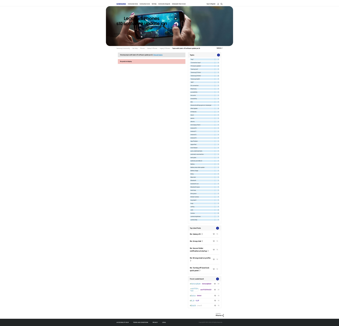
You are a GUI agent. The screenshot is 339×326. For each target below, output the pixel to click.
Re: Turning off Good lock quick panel (199, 269)
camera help (194, 220)
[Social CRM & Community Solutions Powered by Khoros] (220, 315)
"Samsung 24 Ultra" (196, 76)
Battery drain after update (197, 167)
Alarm (192, 115)
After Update (194, 108)
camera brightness (196, 216)
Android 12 (193, 134)
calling (192, 206)
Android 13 (193, 138)
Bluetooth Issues (195, 187)
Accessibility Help (123, 322)
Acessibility (194, 98)
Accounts (193, 95)
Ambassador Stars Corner (179, 4)
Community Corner (145, 4)
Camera (193, 213)
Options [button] (219, 48)
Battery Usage (194, 170)
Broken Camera (195, 197)
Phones (142, 48)
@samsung (193, 89)
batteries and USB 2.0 (196, 161)
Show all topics (158, 55)
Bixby (192, 174)
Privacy (155, 322)
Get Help (154, 4)
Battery (193, 164)
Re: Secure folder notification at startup (198, 249)
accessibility (194, 92)
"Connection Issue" (196, 62)
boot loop (193, 190)
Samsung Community (123, 48)
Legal (164, 322)
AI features (193, 112)
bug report (193, 200)
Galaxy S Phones (152, 48)
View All (204, 228)
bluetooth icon (195, 184)
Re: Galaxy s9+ (195, 234)
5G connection (195, 85)
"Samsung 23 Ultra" (196, 72)
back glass (193, 157)
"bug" (192, 59)
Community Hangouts (164, 4)
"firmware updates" (196, 66)
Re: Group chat (196, 241)
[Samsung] (121, 4)
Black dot (193, 177)
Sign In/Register (211, 4)
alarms (192, 118)
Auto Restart (194, 148)
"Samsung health (195, 79)
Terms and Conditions (140, 322)
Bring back (193, 193)
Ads (192, 102)
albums (193, 121)
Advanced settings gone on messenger (201, 105)
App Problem (194, 141)
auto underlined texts (196, 151)
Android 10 (193, 128)
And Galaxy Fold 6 (195, 125)
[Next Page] (218, 55)
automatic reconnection (197, 154)
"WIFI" (192, 82)
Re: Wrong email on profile (200, 258)
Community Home (133, 4)
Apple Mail (193, 144)
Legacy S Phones (165, 48)
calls (192, 210)
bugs (192, 203)
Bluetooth (193, 180)
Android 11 (193, 131)
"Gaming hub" (194, 69)
